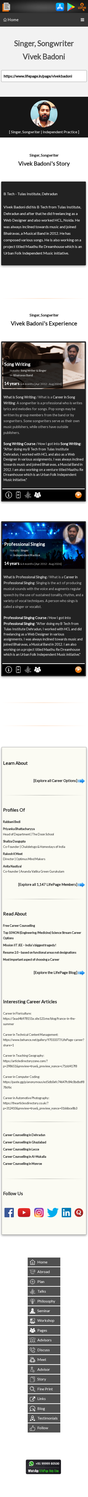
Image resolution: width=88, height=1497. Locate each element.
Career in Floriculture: (17, 1013)
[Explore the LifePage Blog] (56, 972)
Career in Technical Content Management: (30, 1034)
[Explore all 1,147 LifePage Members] (48, 884)
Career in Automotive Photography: (26, 1098)
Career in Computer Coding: (21, 1077)
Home (13, 19)
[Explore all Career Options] (56, 780)
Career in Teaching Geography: (23, 1055)
